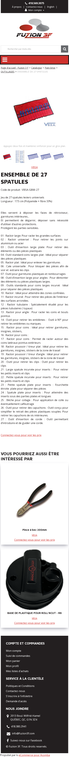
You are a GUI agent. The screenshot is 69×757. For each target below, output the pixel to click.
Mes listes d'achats (17, 671)
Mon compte (35, 10)
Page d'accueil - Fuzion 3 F (14, 67)
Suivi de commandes (18, 656)
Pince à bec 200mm (34, 529)
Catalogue (36, 67)
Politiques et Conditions (20, 686)
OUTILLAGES (7, 71)
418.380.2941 (18, 726)
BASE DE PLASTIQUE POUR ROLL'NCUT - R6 (34, 613)
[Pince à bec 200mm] (34, 496)
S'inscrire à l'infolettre (19, 696)
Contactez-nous (34, 6)
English (50, 6)
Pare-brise (50, 67)
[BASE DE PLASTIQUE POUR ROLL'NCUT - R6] (34, 579)
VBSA (34, 167)
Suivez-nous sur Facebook (26, 740)
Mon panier (13, 661)
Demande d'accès (16, 701)
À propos (17, 6)
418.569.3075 (36, 3)
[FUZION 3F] (34, 28)
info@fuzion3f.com (23, 733)
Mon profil (12, 666)
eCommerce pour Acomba (34, 755)
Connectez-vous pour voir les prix (21, 435)
